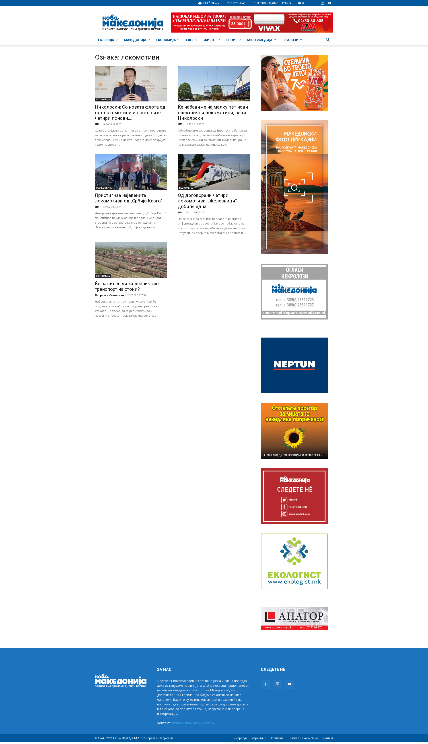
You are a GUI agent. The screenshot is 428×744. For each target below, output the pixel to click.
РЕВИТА (287, 3)
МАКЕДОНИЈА (135, 40)
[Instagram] (322, 3)
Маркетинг (258, 738)
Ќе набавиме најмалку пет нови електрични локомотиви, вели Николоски (213, 112)
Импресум (240, 738)
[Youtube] (329, 3)
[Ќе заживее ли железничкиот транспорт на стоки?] (131, 260)
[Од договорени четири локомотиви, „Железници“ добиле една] (214, 172)
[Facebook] (315, 3)
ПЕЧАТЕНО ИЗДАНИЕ (265, 3)
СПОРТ (231, 40)
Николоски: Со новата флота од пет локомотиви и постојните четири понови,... (130, 112)
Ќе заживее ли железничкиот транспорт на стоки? (128, 286)
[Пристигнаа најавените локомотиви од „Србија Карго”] (131, 172)
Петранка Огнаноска (109, 295)
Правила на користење (303, 738)
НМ (97, 124)
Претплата (277, 738)
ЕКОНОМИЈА (166, 40)
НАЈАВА (300, 3)
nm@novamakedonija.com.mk (193, 723)
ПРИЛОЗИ (290, 40)
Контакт (328, 738)
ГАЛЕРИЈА (106, 40)
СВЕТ (190, 40)
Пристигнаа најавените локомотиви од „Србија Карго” (129, 198)
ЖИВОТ (210, 40)
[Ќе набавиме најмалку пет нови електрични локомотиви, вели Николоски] (214, 83)
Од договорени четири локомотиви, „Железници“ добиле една (207, 201)
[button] (327, 40)
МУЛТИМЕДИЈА (259, 40)
